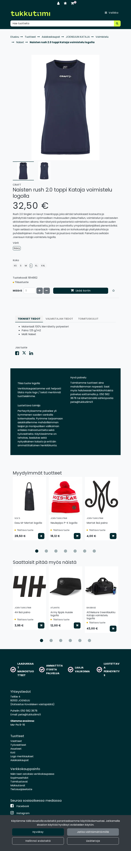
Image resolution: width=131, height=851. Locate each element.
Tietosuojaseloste (21, 789)
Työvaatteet (18, 745)
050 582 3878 (28, 711)
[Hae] (117, 23)
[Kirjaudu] (59, 3)
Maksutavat (17, 785)
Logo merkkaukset (22, 756)
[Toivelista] (66, 3)
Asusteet (16, 749)
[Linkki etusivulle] (30, 13)
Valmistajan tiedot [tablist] (59, 319)
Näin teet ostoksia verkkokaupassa (32, 774)
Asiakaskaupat (19, 760)
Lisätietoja (93, 841)
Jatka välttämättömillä (93, 832)
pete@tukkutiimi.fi (29, 714)
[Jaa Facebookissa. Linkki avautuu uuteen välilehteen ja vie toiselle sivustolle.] (18, 354)
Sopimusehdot (19, 778)
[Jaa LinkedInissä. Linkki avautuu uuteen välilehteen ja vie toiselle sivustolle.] (32, 354)
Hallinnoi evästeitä (38, 841)
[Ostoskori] (72, 3)
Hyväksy (38, 832)
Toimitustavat (19, 781)
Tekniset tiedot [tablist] (29, 319)
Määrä (17, 290)
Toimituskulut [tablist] (88, 319)
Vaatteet (16, 741)
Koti (12, 752)
